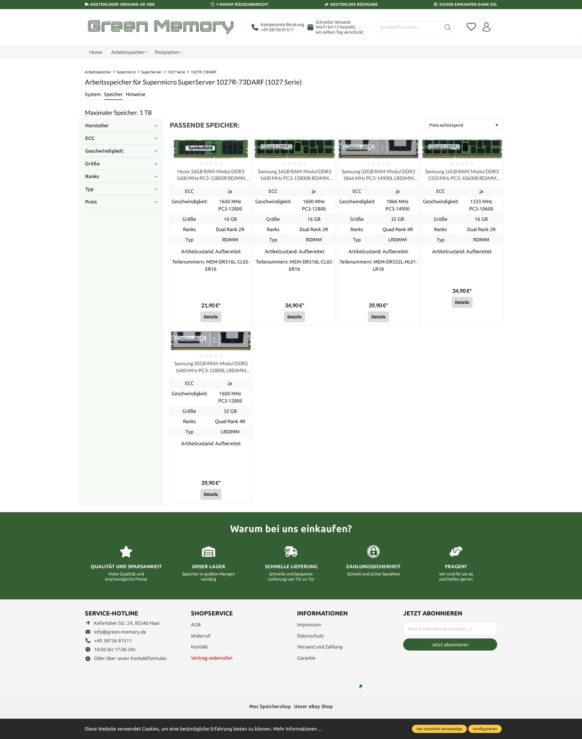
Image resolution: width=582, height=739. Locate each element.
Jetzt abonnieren (450, 644)
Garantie (306, 658)
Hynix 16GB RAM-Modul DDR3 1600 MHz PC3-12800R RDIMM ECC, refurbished (210, 175)
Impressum (309, 624)
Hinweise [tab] (136, 94)
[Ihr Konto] (486, 27)
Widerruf (200, 635)
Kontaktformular (148, 658)
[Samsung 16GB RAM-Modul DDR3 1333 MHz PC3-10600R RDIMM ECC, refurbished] (462, 148)
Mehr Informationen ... (297, 728)
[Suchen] (448, 27)
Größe (92, 163)
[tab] (93, 94)
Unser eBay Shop (313, 706)
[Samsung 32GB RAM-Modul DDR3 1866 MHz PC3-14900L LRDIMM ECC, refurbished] (378, 148)
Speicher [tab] (113, 94)
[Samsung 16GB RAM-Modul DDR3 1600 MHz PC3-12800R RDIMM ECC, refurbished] (294, 148)
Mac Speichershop (270, 706)
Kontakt (199, 646)
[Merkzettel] (471, 27)
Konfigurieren (485, 729)
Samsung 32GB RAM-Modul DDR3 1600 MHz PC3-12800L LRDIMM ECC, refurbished (211, 367)
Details (211, 316)
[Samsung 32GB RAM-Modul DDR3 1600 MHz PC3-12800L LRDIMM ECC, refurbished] (211, 340)
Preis (91, 201)
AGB (196, 624)
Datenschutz (310, 635)
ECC (89, 138)
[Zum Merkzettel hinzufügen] (245, 144)
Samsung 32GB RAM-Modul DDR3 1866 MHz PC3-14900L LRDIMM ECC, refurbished (378, 175)
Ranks (92, 176)
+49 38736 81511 (277, 29)
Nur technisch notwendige (439, 729)
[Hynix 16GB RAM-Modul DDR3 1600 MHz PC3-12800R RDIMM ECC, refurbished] (211, 148)
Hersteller (97, 125)
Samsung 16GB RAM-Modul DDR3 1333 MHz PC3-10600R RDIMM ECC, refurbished (462, 175)
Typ (89, 189)
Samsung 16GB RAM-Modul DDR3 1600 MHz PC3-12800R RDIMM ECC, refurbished (294, 175)
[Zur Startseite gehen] (160, 27)
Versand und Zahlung (320, 646)
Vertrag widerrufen (211, 658)
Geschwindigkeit (104, 151)
